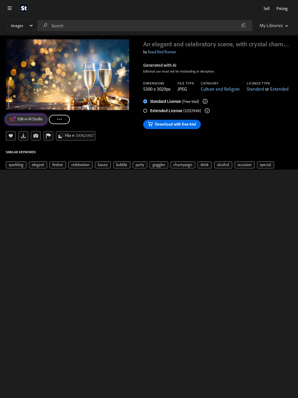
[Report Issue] (48, 135)
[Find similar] (243, 26)
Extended (279, 89)
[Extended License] (207, 110)
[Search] (45, 25)
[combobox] (144, 25)
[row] (16, 164)
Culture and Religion (220, 89)
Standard (255, 89)
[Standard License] (205, 101)
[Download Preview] (23, 135)
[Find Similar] (36, 135)
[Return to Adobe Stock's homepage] (24, 8)
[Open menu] (10, 8)
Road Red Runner (162, 51)
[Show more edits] (59, 119)
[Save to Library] (11, 135)
